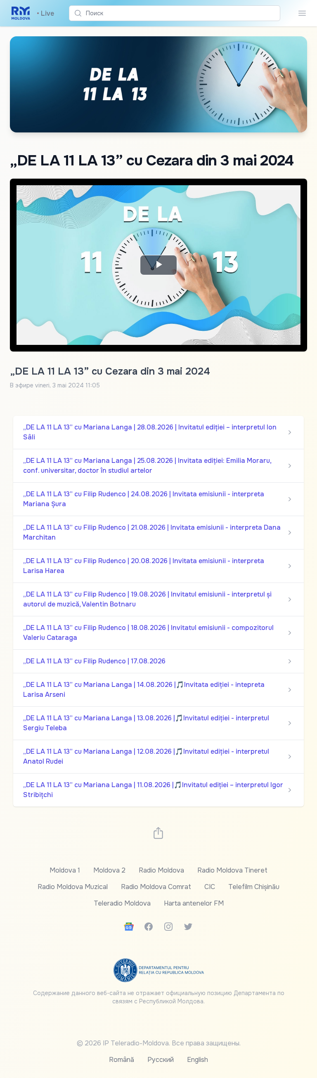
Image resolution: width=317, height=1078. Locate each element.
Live (45, 13)
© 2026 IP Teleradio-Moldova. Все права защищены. (159, 1043)
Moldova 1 (65, 870)
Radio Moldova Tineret (232, 870)
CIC (209, 886)
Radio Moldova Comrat (156, 886)
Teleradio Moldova (122, 903)
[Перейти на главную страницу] (21, 13)
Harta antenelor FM (194, 903)
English (197, 1059)
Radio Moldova (161, 870)
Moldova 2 (109, 870)
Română (121, 1059)
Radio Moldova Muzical (73, 886)
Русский (160, 1059)
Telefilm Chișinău (253, 886)
